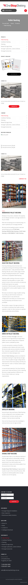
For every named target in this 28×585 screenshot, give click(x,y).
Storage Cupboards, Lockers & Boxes (10, 48)
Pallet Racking (4, 39)
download (14, 74)
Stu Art (26, 582)
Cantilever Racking (5, 42)
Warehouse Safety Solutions (9, 515)
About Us (4, 523)
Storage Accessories (6, 51)
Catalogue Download (7, 530)
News (3, 525)
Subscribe (14, 501)
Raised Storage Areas (6, 46)
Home (12, 23)
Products (17, 23)
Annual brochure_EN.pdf (9, 145)
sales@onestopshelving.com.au (10, 570)
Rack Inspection (6, 513)
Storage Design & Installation (9, 511)
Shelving (3, 44)
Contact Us (5, 527)
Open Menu (8, 10)
